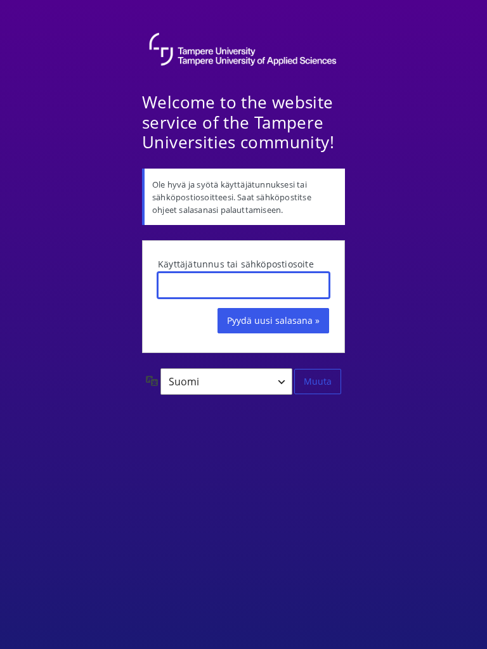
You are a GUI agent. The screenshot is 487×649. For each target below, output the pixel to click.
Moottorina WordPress (243, 50)
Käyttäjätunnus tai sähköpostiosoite (236, 264)
